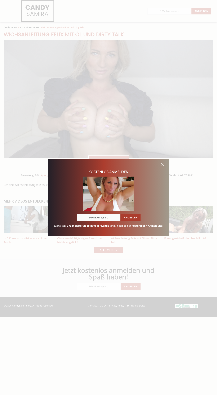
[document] (108, 197)
